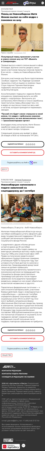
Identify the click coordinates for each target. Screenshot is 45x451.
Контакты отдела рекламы (14, 374)
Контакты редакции (11, 371)
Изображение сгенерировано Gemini (16, 224)
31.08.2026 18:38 (7, 180)
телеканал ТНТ (20, 53)
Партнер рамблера (20, 440)
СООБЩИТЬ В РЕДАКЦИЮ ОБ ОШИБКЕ (18, 377)
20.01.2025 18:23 (7, 9)
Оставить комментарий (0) (22, 153)
